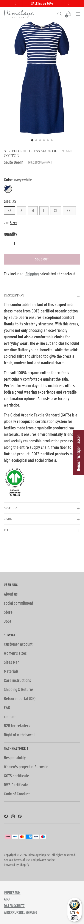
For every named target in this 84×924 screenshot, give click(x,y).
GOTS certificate (16, 775)
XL (56, 210)
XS (9, 210)
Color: (18, 179)
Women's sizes (15, 653)
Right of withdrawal (19, 734)
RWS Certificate (16, 784)
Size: (10, 201)
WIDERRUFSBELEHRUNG (20, 912)
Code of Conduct (17, 794)
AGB (7, 899)
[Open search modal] (59, 13)
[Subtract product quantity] (8, 243)
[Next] (68, 3)
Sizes (13, 223)
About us (11, 594)
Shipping (32, 273)
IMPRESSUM (12, 893)
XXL (69, 210)
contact (10, 716)
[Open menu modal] (77, 13)
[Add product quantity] (21, 243)
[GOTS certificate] (42, 482)
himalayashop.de (39, 855)
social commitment (18, 603)
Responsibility (15, 757)
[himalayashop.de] (19, 14)
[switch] (74, 917)
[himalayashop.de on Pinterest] (20, 817)
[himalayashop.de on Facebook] (6, 817)
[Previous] (15, 3)
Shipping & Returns (19, 689)
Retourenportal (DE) (20, 698)
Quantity (10, 234)
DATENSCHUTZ (14, 906)
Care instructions (17, 680)
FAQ (7, 707)
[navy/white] (8, 189)
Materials (11, 671)
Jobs (7, 621)
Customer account (18, 644)
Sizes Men (11, 662)
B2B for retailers (17, 725)
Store (8, 612)
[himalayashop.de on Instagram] (13, 817)
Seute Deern (13, 162)
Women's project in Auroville (26, 766)
